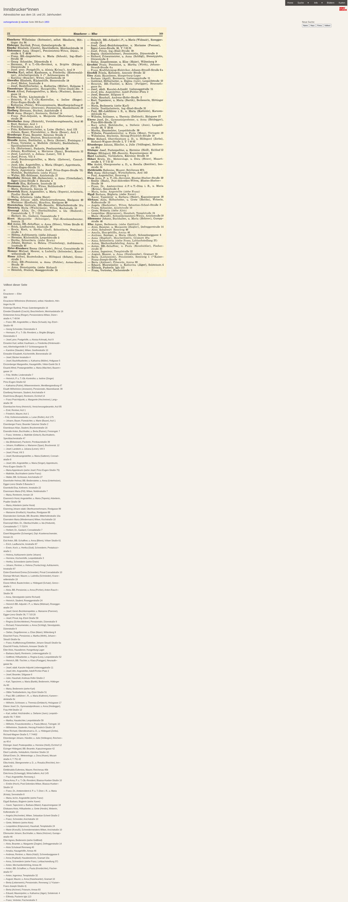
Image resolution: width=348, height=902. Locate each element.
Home (290, 3)
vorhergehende (10, 22)
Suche (303, 3)
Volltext (327, 26)
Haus (312, 26)
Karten (342, 3)
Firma (319, 26)
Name (305, 26)
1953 (46, 22)
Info (318, 3)
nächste (24, 22)
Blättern (330, 3)
